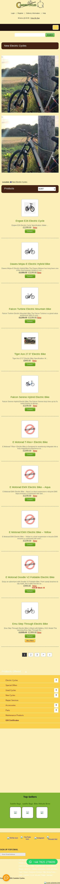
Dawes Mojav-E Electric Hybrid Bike (30, 264)
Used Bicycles (40, 866)
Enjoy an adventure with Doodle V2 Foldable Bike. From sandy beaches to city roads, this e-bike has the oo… (30, 583)
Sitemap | (50, 875)
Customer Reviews (35, 872)
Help (44, 13)
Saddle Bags (15, 804)
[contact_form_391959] (6, 877)
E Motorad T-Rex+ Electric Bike (30, 442)
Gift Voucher (23, 860)
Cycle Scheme (51, 866)
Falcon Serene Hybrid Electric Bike (30, 397)
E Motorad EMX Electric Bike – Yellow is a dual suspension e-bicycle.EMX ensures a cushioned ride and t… (30, 538)
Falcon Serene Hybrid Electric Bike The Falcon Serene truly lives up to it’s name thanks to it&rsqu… (30, 402)
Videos (25, 872)
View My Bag (35, 18)
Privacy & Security (25, 863)
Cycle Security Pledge (37, 875)
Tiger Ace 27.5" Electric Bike (30, 354)
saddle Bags (27, 804)
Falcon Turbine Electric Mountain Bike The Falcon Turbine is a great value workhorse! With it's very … (30, 314)
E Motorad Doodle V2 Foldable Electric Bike (30, 577)
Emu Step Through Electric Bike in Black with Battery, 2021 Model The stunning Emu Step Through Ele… (30, 629)
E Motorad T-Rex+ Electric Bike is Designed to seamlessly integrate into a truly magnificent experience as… (30, 448)
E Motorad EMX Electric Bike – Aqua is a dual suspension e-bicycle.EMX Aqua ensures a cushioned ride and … (30, 493)
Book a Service (24, 875)
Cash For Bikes (24, 866)
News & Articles (52, 869)
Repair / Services (25, 869)
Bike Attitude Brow (42, 804)
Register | (21, 13)
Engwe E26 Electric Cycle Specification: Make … (30, 225)
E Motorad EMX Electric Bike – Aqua (30, 487)
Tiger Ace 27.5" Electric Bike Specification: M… (30, 358)
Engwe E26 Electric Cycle (30, 220)
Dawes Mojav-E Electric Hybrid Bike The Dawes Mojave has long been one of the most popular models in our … (30, 269)
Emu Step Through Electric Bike (30, 623)
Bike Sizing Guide (49, 872)
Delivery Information (38, 869)
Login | (13, 13)
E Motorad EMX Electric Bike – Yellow (30, 532)
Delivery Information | (33, 13)
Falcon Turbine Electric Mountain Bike (30, 309)
